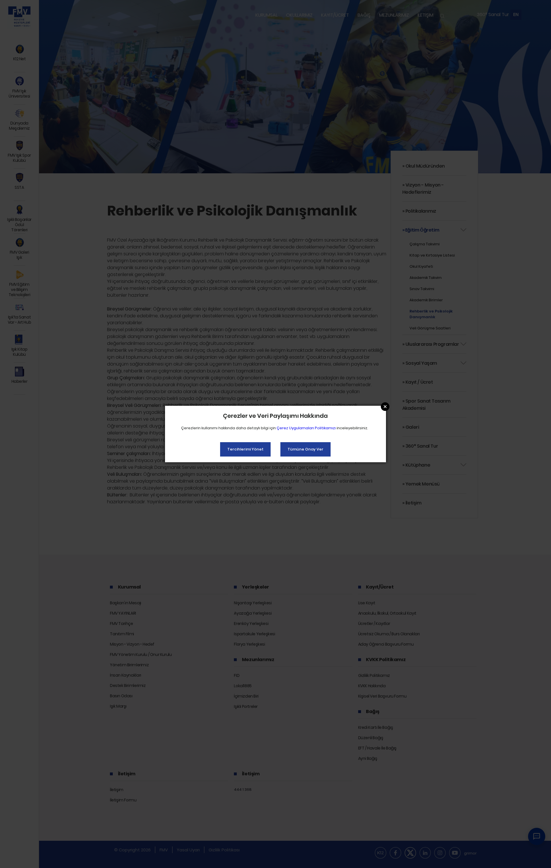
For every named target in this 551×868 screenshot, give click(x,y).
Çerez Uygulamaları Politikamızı (306, 428)
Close (385, 406)
